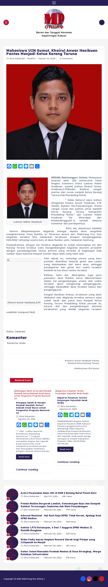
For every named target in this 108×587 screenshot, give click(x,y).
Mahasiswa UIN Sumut (87, 368)
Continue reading (27, 469)
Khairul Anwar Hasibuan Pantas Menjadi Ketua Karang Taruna (83, 361)
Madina (31, 58)
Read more (24, 456)
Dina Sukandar (17, 58)
